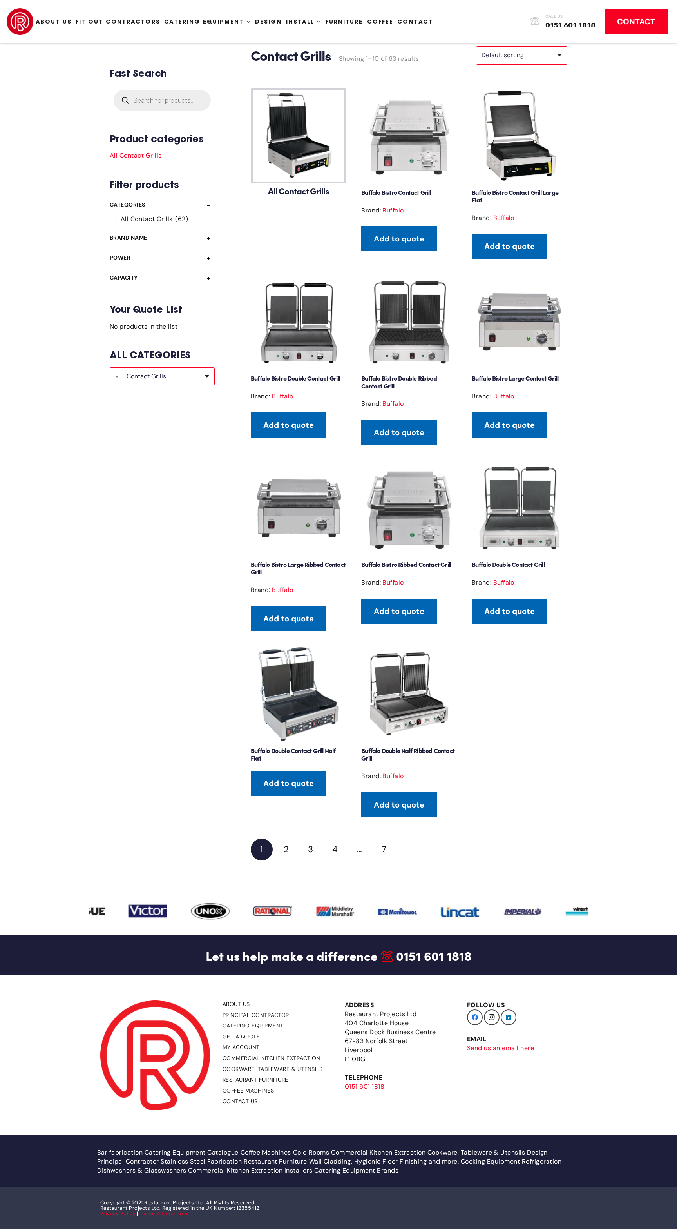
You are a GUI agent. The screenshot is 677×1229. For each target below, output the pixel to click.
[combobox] (162, 376)
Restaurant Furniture (255, 1079)
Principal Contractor (256, 1014)
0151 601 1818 (434, 955)
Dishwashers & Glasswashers (141, 1170)
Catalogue (222, 1152)
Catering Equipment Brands (356, 1170)
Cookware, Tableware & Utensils (272, 1069)
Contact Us (240, 1101)
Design (537, 1152)
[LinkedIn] (508, 1017)
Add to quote (399, 239)
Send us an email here (500, 1048)
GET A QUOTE (241, 1036)
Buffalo (393, 210)
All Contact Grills (136, 155)
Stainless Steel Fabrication (201, 1161)
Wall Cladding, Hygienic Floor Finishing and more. (384, 1161)
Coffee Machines (248, 1090)
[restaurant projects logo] (20, 21)
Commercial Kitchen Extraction (271, 1058)
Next (408, 849)
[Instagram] (492, 1017)
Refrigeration (541, 1161)
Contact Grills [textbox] (140, 376)
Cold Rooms (311, 1152)
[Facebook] (475, 1017)
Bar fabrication (120, 1152)
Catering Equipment (253, 1025)
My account (241, 1047)
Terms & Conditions (164, 1213)
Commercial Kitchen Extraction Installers (250, 1170)
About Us (236, 1004)
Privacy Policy (118, 1213)
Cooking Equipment (490, 1161)
